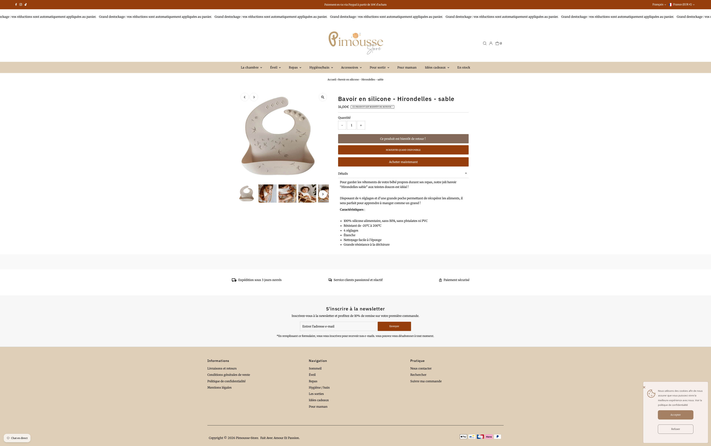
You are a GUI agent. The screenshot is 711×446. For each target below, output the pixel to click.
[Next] (254, 97)
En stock (463, 67)
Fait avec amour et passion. (280, 438)
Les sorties (316, 394)
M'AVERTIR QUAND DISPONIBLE (403, 150)
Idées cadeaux (436, 67)
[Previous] (245, 97)
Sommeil (315, 368)
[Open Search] (484, 43)
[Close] (674, 387)
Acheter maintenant (403, 162)
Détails (343, 173)
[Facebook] (16, 4)
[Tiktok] (26, 4)
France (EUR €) (682, 4)
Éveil (274, 67)
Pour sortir (378, 67)
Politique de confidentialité (226, 381)
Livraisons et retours (222, 368)
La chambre (250, 67)
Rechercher (418, 375)
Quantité (344, 117)
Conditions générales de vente (228, 375)
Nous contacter (421, 368)
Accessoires (350, 67)
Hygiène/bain (319, 67)
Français (657, 4)
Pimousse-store (247, 438)
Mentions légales (219, 387)
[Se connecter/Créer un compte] (491, 43)
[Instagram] (21, 4)
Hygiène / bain (319, 387)
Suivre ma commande (426, 381)
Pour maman (407, 67)
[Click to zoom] (323, 97)
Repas (293, 67)
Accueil (332, 79)
